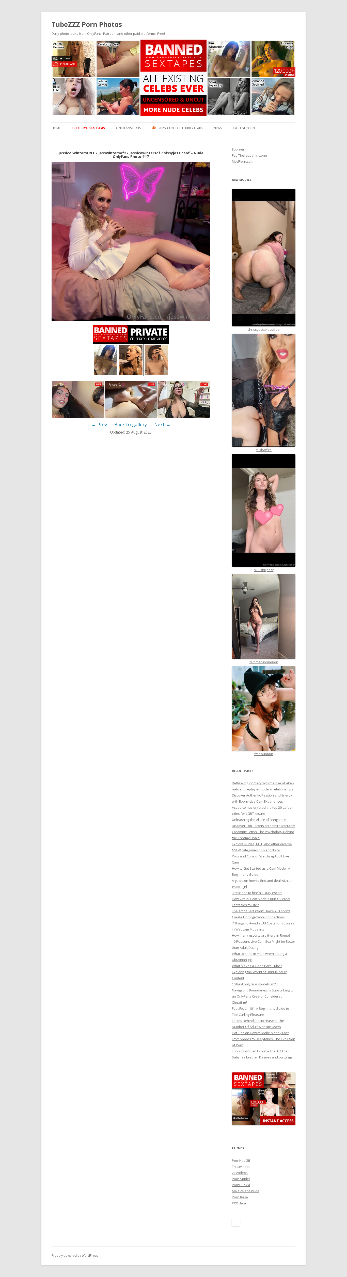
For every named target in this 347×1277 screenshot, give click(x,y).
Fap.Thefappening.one (249, 155)
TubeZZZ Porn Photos (87, 24)
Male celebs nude (245, 1191)
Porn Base (240, 1197)
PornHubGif (241, 1160)
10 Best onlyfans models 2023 (255, 984)
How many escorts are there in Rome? (261, 935)
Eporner (238, 149)
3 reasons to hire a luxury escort (257, 892)
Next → (162, 424)
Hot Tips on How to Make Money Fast (260, 1033)
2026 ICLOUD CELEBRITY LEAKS (180, 128)
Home (56, 128)
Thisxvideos (241, 1166)
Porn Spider (241, 1178)
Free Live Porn (244, 128)
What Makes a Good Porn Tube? (257, 966)
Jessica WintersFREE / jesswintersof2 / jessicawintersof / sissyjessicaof (124, 153)
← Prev (99, 424)
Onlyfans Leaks (128, 128)
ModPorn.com (242, 161)
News (218, 128)
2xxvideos (240, 1172)
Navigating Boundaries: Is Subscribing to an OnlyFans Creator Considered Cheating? (263, 996)
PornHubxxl (241, 1185)
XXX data (239, 1203)
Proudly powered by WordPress (75, 1255)
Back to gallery (130, 424)
